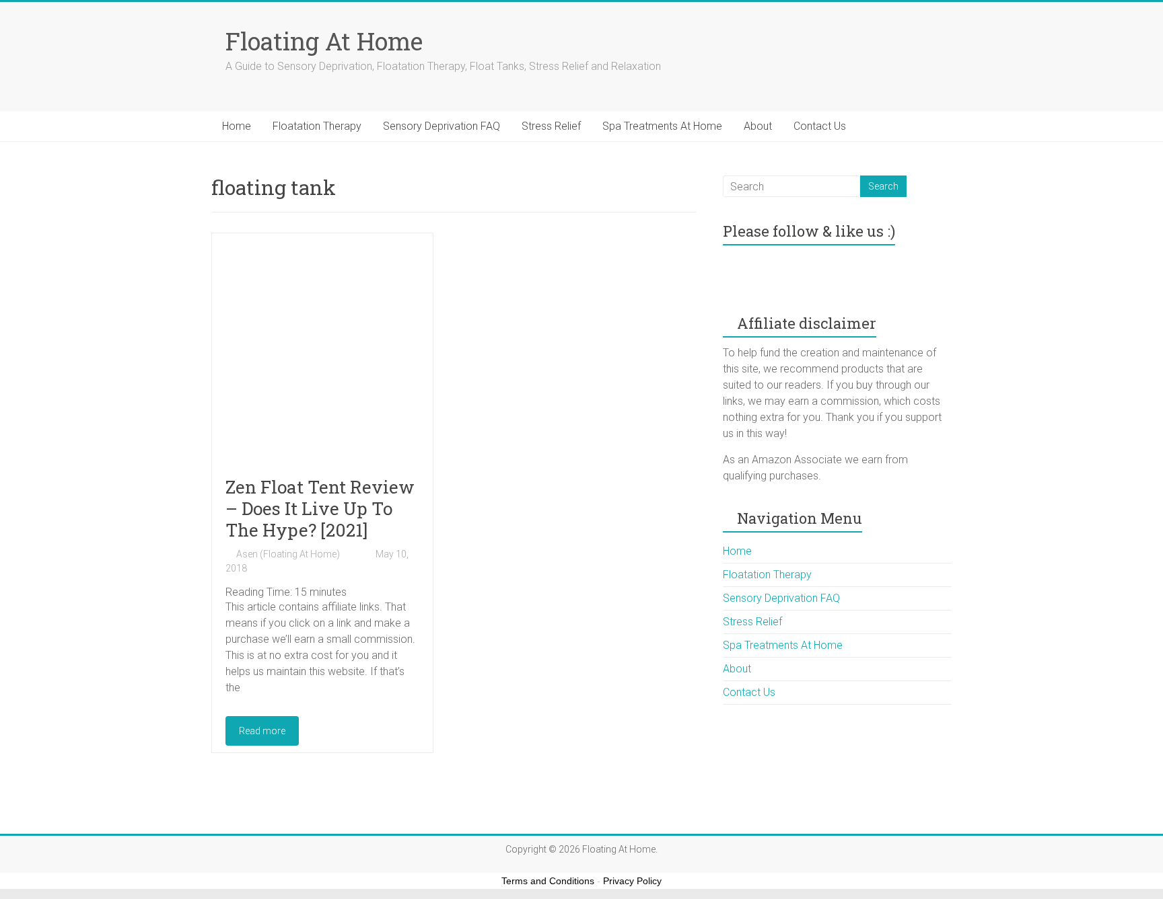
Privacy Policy (632, 880)
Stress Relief (551, 126)
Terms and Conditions (547, 880)
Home (236, 126)
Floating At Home (324, 41)
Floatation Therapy (317, 126)
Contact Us (820, 126)
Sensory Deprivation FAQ (441, 126)
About (758, 126)
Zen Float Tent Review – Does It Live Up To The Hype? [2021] (320, 508)
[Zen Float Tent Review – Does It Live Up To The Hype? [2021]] (322, 249)
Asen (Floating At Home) (288, 554)
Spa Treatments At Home (662, 126)
